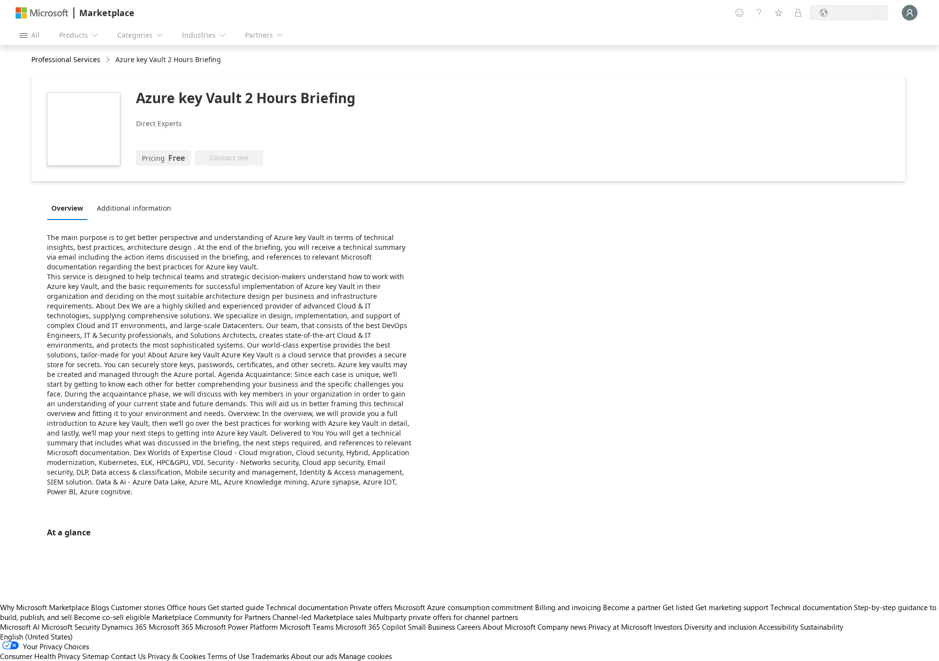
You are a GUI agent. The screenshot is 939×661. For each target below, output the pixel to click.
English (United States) (36, 636)
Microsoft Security (71, 627)
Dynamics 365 (124, 627)
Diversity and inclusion (720, 627)
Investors (668, 627)
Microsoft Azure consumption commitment (464, 607)
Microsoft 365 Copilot (370, 627)
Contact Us (128, 656)
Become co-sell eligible (112, 617)
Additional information (134, 208)
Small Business (431, 627)
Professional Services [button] (65, 59)
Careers (469, 627)
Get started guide (236, 607)
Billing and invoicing (568, 607)
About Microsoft (509, 627)
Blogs (100, 607)
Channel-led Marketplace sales (321, 617)
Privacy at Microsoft (620, 627)
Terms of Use (228, 656)
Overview (67, 208)
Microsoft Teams (307, 627)
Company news (561, 627)
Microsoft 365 (171, 627)
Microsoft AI (20, 627)
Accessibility (778, 627)
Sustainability (821, 627)
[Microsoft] (42, 13)
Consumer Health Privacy (40, 656)
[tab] (69, 208)
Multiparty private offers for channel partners (445, 617)
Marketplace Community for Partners (211, 617)
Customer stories (138, 607)
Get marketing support (731, 607)
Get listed (678, 607)
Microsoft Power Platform (236, 627)
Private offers (371, 607)
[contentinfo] (108, 60)
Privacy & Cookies (176, 656)
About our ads (314, 656)
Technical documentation (307, 607)
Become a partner (632, 607)
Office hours (186, 607)
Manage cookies (365, 656)
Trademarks (270, 656)
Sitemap (95, 656)
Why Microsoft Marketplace (44, 607)
